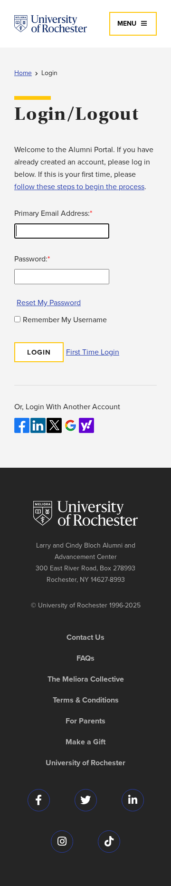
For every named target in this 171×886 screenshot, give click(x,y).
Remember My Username (65, 319)
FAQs (85, 658)
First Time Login (92, 352)
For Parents (85, 721)
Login (49, 73)
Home (23, 73)
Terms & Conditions (86, 700)
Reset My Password (49, 302)
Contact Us (85, 637)
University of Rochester (85, 763)
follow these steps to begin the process (79, 186)
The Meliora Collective (86, 679)
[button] (133, 24)
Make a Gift (85, 742)
